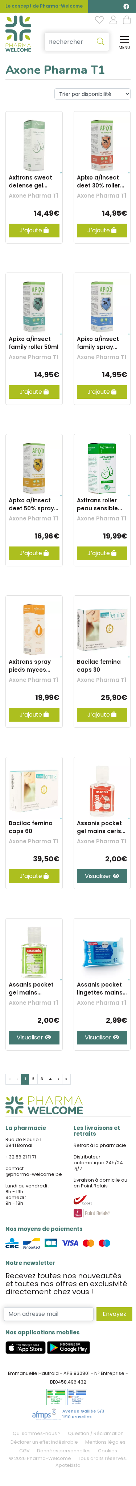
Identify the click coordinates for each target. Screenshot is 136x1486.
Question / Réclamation (96, 1433)
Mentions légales (105, 1442)
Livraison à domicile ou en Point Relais (100, 1183)
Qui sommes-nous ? (37, 1433)
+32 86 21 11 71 (20, 1156)
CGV (24, 1451)
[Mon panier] (127, 21)
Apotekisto (68, 1465)
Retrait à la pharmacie (100, 1145)
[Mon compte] (113, 21)
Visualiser (99, 876)
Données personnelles (64, 1451)
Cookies (107, 1451)
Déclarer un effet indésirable (44, 1442)
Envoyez (114, 1314)
